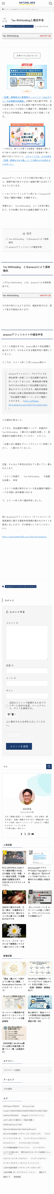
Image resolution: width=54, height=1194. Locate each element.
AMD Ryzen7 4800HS (11, 1106)
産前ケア (42, 1172)
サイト (9, 690)
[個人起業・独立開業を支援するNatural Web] (27, 3)
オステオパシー (9, 1143)
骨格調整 (17, 1176)
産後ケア (6, 1176)
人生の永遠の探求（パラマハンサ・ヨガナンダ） (22, 1167)
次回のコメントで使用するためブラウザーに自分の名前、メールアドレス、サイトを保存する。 (27, 705)
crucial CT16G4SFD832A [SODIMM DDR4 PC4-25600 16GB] (25, 1110)
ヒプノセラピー (39, 1147)
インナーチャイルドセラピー (35, 1138)
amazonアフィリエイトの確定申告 (25, 246)
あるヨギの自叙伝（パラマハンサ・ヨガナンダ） (22, 1133)
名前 (10, 665)
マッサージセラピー (39, 1158)
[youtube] (32, 834)
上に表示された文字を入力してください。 (25, 723)
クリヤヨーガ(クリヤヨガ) (29, 1143)
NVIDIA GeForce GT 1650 (12, 1124)
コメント (12, 623)
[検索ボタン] (50, 3)
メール (11, 678)
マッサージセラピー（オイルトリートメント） (21, 1163)
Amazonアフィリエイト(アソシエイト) (19, 26)
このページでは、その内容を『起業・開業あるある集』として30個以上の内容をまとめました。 (26, 160)
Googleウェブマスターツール (33, 1115)
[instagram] (29, 834)
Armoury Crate (28, 1106)
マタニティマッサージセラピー (15, 1158)
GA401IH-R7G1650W (10, 1115)
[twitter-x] (25, 834)
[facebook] (21, 834)
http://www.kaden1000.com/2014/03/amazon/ (24, 536)
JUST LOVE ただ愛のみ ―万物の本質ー (18, 1120)
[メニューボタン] (3, 3)
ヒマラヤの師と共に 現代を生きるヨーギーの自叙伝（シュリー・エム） (26, 1153)
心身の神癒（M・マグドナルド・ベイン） (19, 1172)
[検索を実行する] (49, 766)
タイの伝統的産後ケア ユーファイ (16, 1147)
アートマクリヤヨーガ (12, 1138)
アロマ (47, 1133)
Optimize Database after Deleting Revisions (19, 1129)
